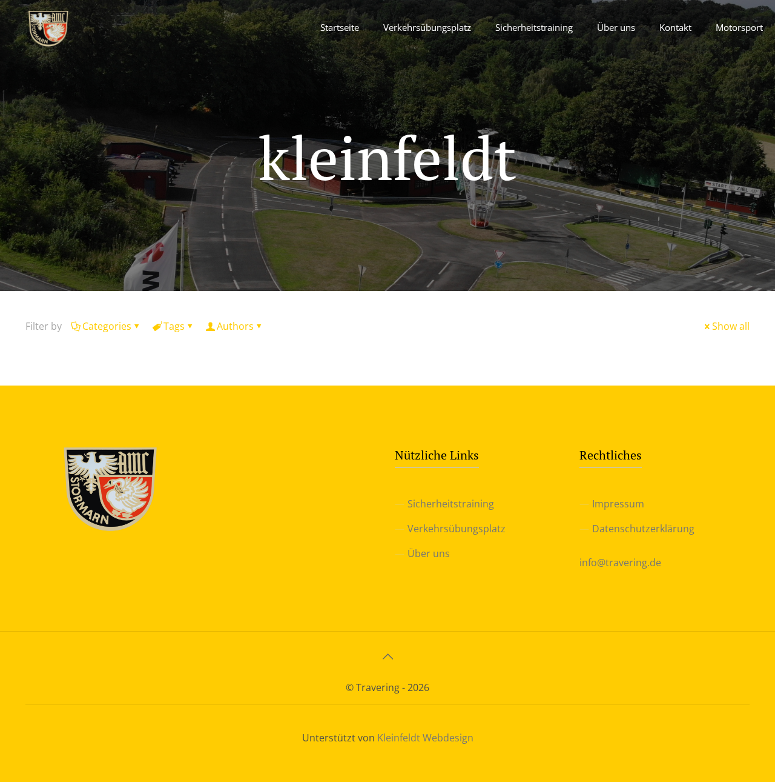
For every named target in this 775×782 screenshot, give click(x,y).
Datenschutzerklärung (643, 528)
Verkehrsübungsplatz (456, 528)
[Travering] (48, 27)
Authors (235, 326)
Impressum (618, 503)
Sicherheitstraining (450, 503)
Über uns (428, 553)
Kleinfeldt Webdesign (425, 737)
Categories (106, 326)
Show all (731, 326)
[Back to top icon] (387, 656)
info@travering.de (620, 562)
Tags (174, 326)
